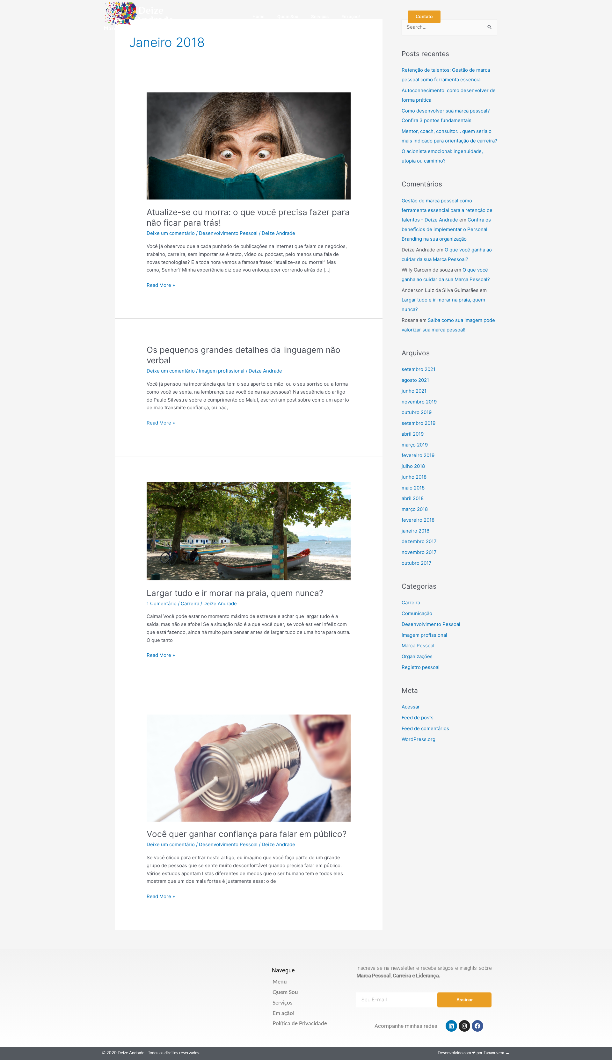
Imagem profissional (221, 371)
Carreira (190, 603)
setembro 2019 (418, 423)
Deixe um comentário (171, 233)
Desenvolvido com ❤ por (461, 1053)
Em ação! (350, 16)
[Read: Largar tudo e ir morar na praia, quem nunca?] (249, 531)
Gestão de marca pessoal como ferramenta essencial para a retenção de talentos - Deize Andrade (447, 210)
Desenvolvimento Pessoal (228, 233)
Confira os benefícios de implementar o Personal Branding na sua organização (446, 229)
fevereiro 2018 (418, 520)
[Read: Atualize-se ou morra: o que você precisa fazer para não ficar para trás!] (249, 145)
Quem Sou (287, 16)
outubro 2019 (417, 412)
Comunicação (417, 613)
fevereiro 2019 (418, 455)
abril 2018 (413, 498)
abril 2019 (413, 434)
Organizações (417, 656)
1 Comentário (162, 603)
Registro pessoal (421, 667)
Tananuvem (494, 1053)
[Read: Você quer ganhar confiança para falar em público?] (249, 768)
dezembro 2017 (419, 541)
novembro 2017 (419, 552)
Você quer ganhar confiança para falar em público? (246, 834)
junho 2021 (414, 391)
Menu (280, 981)
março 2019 (415, 445)
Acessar (411, 707)
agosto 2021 (415, 380)
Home (258, 16)
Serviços (320, 16)
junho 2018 (414, 477)
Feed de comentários (425, 728)
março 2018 (415, 509)
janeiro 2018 (415, 531)
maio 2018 (413, 488)
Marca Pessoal (418, 646)
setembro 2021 (418, 369)
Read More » (161, 284)
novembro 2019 (419, 402)
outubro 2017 (417, 563)
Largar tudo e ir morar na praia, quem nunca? (235, 593)
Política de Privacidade (300, 1023)
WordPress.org (418, 739)
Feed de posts (417, 718)
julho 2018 (413, 466)
